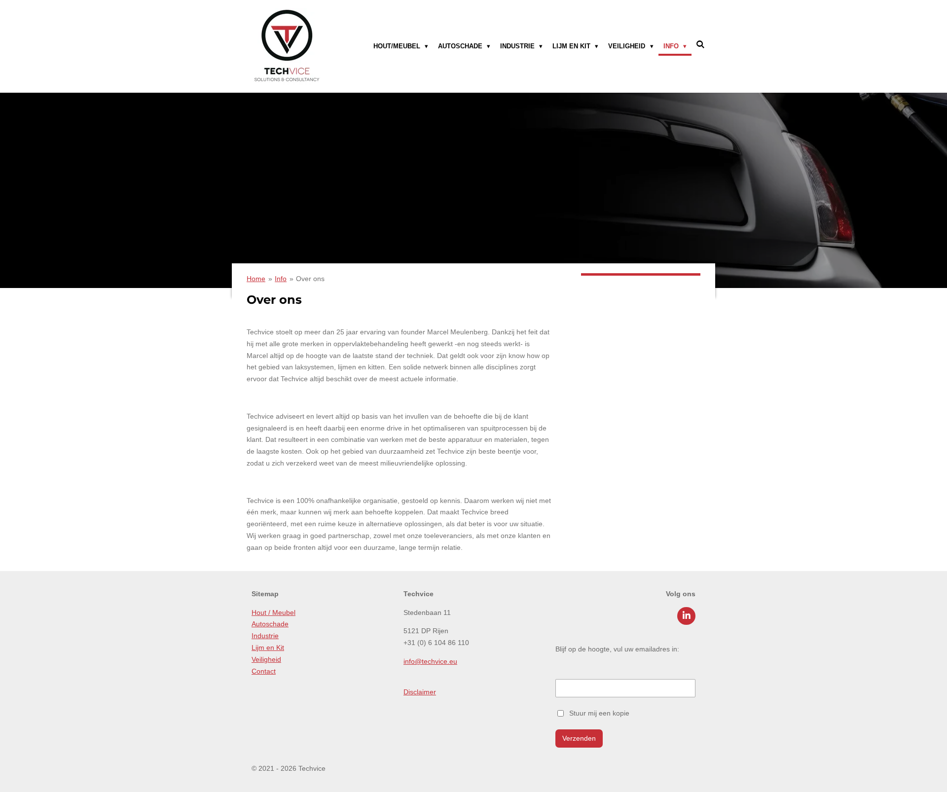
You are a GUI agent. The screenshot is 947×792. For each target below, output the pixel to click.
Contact (264, 671)
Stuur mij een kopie (599, 713)
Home (256, 279)
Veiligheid (266, 659)
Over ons (310, 279)
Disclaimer (419, 692)
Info (281, 279)
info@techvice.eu (430, 661)
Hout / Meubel (273, 612)
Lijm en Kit (268, 647)
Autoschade (270, 624)
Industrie (265, 636)
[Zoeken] (701, 44)
